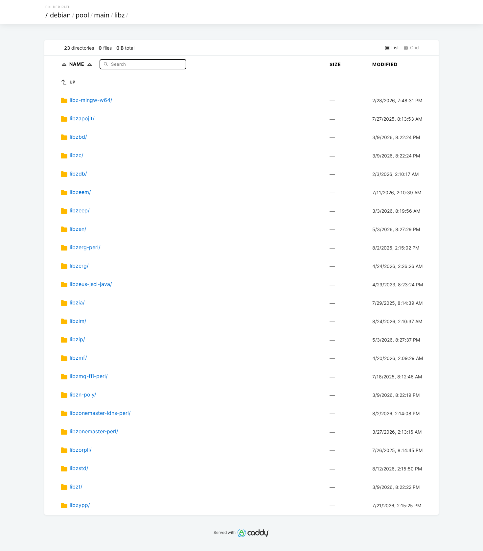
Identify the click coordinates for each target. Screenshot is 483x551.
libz (119, 15)
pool (82, 15)
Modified (385, 64)
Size (335, 64)
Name (77, 64)
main (101, 15)
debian (60, 15)
